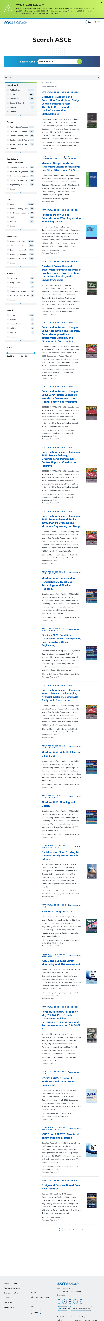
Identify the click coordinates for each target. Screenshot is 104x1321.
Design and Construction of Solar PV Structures (61, 1187)
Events (7, 1298)
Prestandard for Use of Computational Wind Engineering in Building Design (61, 218)
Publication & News (12, 1288)
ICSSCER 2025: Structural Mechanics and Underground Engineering (58, 1081)
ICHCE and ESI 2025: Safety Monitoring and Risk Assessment (61, 962)
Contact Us (61, 1295)
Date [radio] (95, 86)
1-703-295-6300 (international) (69, 1291)
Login (90, 22)
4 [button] (73, 1229)
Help (32, 1306)
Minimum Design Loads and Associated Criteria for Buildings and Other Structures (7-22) (61, 167)
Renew (33, 1292)
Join (32, 1288)
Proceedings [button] (67, 323)
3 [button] (69, 1229)
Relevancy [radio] (89, 86)
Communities (9, 1303)
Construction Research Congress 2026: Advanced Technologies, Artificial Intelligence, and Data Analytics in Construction (61, 695)
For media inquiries (38, 1302)
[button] (79, 61)
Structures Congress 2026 (57, 911)
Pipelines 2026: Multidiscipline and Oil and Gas (61, 754)
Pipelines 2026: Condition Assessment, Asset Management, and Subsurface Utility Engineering (61, 640)
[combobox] (59, 61)
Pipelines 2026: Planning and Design (58, 804)
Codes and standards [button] (70, 157)
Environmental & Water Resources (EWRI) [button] (54, 846)
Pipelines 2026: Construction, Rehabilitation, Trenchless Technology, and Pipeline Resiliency (58, 583)
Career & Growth (11, 1283)
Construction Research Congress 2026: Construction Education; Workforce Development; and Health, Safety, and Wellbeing (61, 396)
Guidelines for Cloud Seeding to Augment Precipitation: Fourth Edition (60, 855)
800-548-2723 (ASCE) (65, 1288)
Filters (10, 78)
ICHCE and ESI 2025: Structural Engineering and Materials (60, 1136)
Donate (33, 1283)
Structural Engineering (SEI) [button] (56, 92)
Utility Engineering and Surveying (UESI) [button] (53, 573)
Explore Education (11, 1293)
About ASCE (9, 1307)
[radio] (97, 86)
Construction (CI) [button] (51, 323)
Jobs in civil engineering (40, 1297)
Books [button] (75, 92)
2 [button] (65, 1229)
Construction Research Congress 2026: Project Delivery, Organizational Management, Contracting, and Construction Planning (61, 458)
